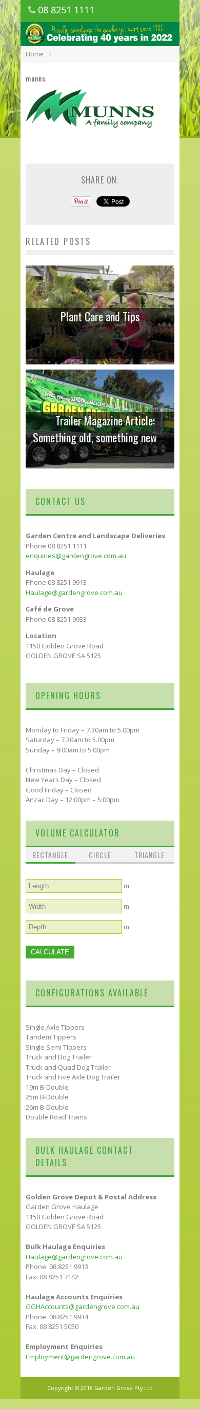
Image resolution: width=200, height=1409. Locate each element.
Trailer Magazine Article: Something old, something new (95, 428)
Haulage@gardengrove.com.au (74, 592)
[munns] (90, 136)
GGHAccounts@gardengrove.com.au (82, 1306)
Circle (100, 854)
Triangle (149, 854)
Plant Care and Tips (100, 316)
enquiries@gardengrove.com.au (76, 555)
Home (35, 54)
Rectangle (50, 854)
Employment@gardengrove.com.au (80, 1356)
